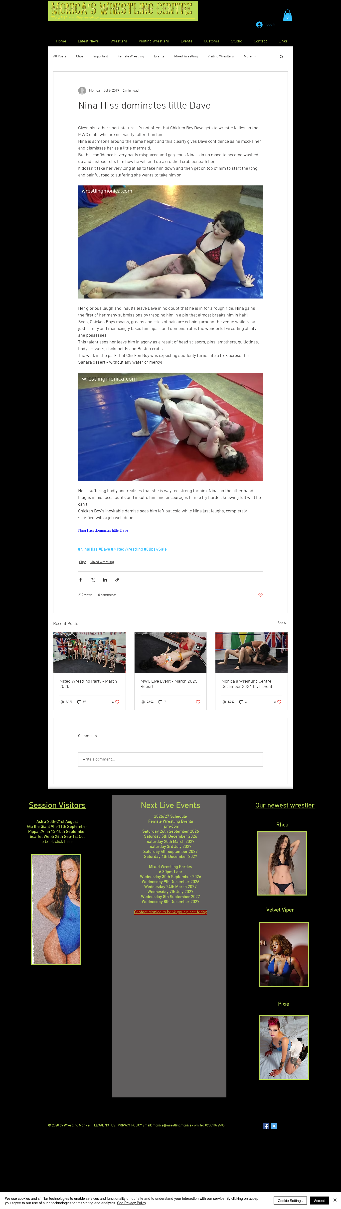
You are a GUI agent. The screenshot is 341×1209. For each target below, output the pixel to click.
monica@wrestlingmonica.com (176, 1125)
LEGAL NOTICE (105, 1125)
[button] (287, 15)
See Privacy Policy (131, 1202)
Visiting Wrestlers (221, 56)
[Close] (335, 1200)
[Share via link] (117, 579)
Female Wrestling (131, 56)
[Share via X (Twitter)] (92, 579)
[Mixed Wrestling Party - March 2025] (89, 652)
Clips (79, 56)
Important (100, 56)
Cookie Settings (290, 1200)
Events (159, 56)
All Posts (59, 56)
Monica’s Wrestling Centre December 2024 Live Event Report (246, 684)
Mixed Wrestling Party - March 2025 (88, 684)
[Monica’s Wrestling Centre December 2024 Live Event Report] (251, 652)
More (248, 56)
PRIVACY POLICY (130, 1125)
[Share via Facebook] (80, 579)
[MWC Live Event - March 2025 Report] (171, 652)
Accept (319, 1200)
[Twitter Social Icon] (274, 1126)
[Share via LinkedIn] (105, 579)
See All (283, 623)
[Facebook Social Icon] (266, 1126)
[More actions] (260, 91)
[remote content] (170, 530)
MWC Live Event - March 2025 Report (169, 684)
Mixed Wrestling (186, 56)
